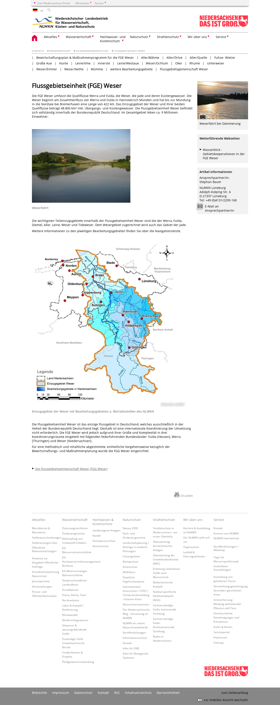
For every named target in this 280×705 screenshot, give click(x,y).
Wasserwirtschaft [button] (78, 37)
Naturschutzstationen (136, 604)
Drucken (187, 496)
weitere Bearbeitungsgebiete (131, 69)
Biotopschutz (130, 561)
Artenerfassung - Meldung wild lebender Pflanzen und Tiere (227, 604)
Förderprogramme (73, 533)
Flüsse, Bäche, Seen (74, 595)
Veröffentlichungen (134, 632)
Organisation (191, 547)
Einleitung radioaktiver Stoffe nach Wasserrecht (166, 573)
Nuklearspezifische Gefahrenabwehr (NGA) (164, 596)
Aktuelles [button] (50, 37)
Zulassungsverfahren (75, 528)
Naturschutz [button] (139, 37)
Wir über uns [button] (197, 37)
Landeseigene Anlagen (106, 530)
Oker (178, 63)
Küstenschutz (101, 546)
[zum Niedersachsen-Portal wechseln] (224, 26)
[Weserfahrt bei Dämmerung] (222, 100)
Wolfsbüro (129, 572)
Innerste (104, 63)
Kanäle (97, 535)
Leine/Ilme (83, 63)
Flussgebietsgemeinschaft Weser (184, 69)
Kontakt (127, 643)
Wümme (97, 69)
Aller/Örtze (174, 57)
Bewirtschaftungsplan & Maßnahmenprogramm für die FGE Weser (85, 57)
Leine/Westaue (128, 63)
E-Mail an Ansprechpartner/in (219, 208)
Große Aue (44, 63)
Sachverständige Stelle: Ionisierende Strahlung (164, 609)
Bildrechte (39, 693)
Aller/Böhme (150, 57)
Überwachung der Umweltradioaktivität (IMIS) (165, 559)
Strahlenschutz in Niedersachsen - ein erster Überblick (165, 532)
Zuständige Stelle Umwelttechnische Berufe (73, 643)
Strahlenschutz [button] (168, 37)
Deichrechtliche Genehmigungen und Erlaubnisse (226, 617)
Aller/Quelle (198, 57)
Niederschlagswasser (75, 620)
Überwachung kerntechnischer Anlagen (163, 546)
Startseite (38, 51)
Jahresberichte (41, 581)
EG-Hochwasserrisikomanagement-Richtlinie (81, 561)
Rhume (194, 63)
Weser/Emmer (46, 69)
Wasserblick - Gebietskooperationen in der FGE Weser (224, 154)
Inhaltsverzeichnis (138, 693)
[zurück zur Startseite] (70, 23)
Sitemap (219, 642)
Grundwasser (70, 589)
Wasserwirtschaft (60, 51)
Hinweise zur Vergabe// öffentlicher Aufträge (45, 562)
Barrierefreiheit (168, 693)
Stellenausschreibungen (46, 537)
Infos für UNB (131, 648)
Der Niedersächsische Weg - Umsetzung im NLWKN (136, 614)
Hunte (63, 63)
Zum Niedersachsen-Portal (53, 3)
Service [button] (221, 37)
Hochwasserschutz (104, 541)
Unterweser (215, 63)
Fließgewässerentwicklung (78, 662)
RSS (117, 693)
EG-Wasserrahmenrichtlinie (92, 51)
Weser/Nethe (74, 69)
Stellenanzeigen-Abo (44, 542)
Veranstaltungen (42, 586)
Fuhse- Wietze (224, 57)
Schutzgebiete (131, 556)
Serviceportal (222, 632)
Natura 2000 (130, 528)
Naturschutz (132, 520)
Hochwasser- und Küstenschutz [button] (113, 39)
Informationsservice (135, 637)
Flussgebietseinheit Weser (129, 51)
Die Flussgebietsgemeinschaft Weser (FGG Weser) (71, 469)
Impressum (220, 637)
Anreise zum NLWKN (226, 533)
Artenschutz (130, 566)
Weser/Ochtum (157, 63)
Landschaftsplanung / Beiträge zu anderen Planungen (136, 547)
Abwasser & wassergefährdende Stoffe (74, 629)
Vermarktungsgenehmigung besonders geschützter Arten (231, 590)
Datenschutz (83, 693)
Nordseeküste (70, 600)
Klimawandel (70, 615)
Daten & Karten (223, 627)
